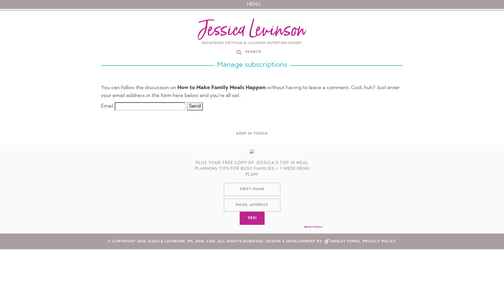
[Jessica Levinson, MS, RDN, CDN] (252, 31)
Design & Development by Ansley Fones (313, 244)
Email (107, 106)
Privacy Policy (313, 230)
